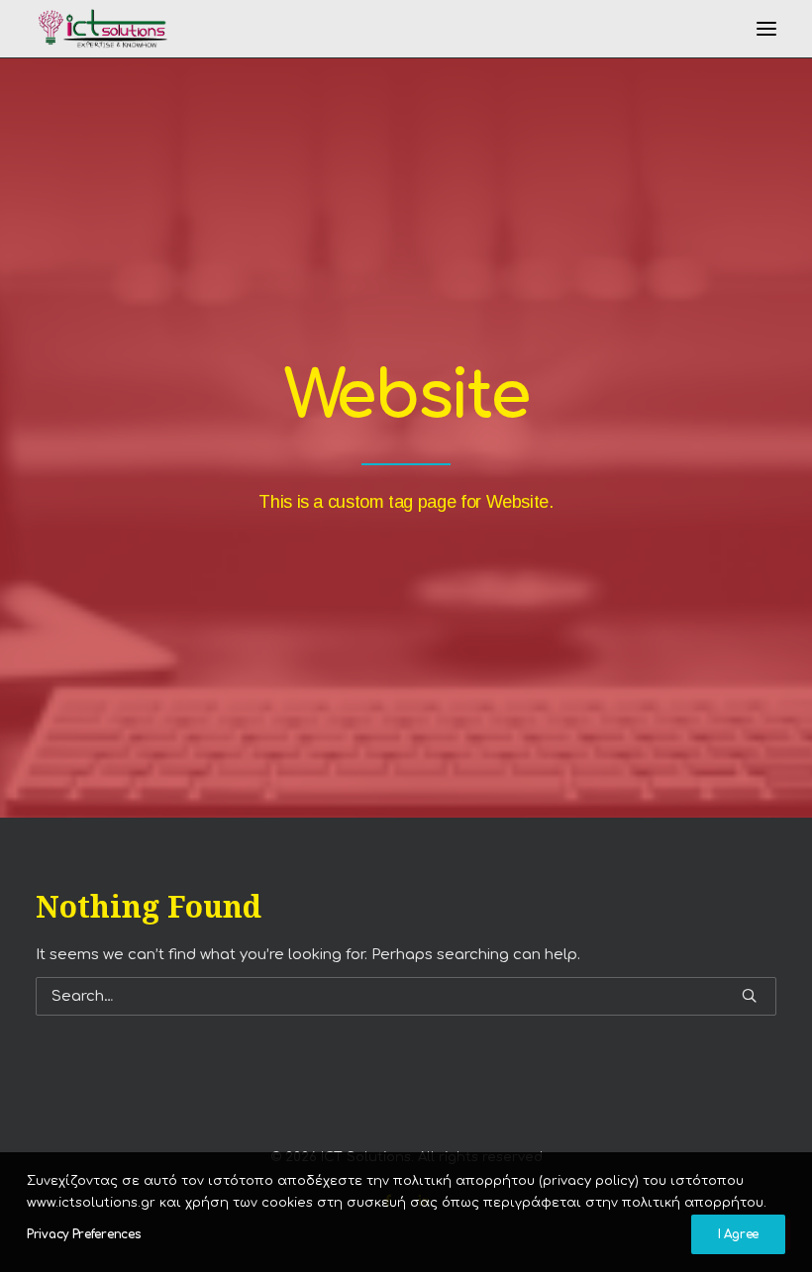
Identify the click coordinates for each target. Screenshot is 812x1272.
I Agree (738, 1234)
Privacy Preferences (84, 1234)
